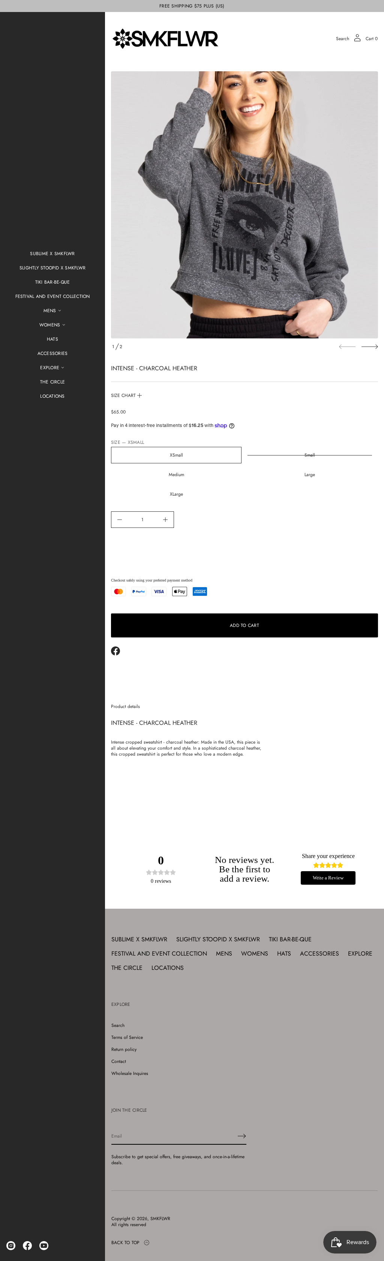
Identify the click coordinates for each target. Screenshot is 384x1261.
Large (309, 474)
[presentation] (244, 204)
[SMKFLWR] (165, 38)
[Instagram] (11, 1245)
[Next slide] (370, 346)
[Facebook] (27, 1245)
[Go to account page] (357, 40)
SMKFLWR (160, 1219)
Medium (176, 474)
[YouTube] (44, 1245)
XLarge (176, 494)
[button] (342, 38)
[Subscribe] (241, 1136)
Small (309, 455)
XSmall (176, 455)
